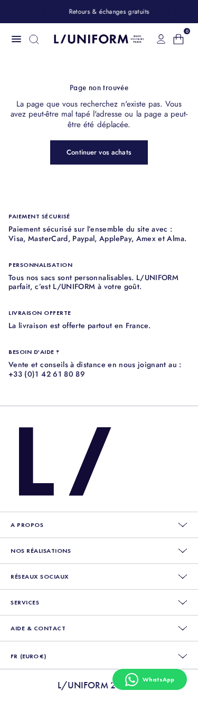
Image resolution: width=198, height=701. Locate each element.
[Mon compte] (161, 39)
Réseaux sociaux (40, 576)
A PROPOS (27, 525)
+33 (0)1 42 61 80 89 (46, 374)
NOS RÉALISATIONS (41, 550)
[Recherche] (34, 39)
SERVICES (25, 602)
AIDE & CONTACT (38, 628)
